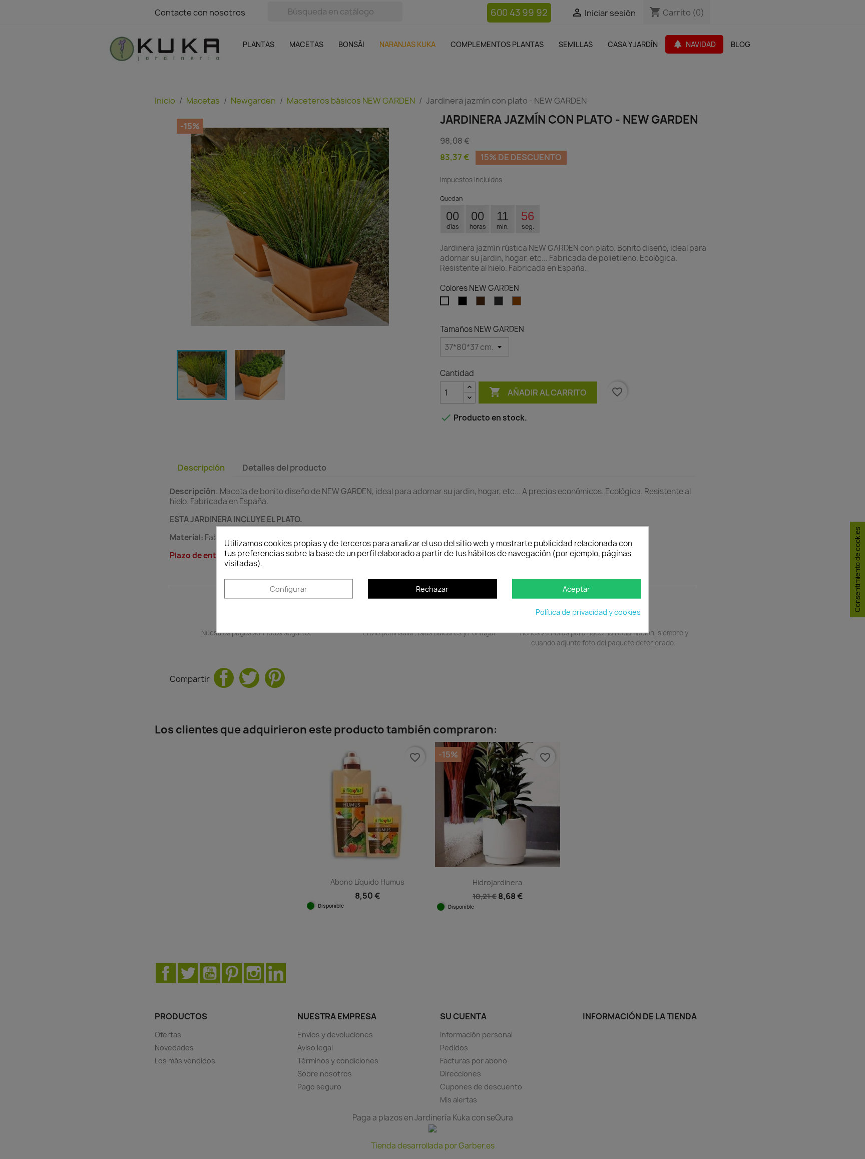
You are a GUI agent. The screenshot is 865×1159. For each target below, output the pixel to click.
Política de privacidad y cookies (588, 612)
